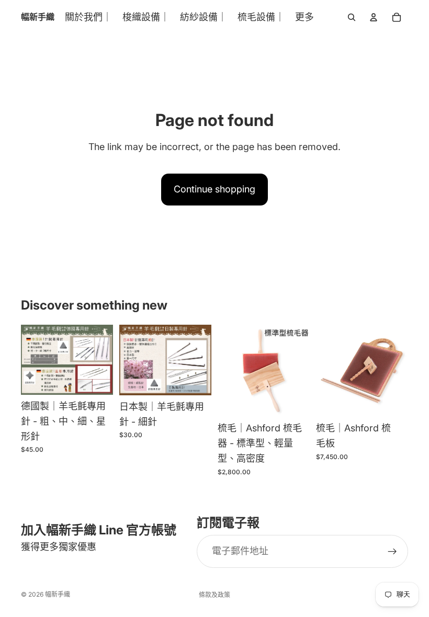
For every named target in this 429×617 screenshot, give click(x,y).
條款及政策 (214, 595)
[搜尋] (351, 17)
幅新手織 (57, 594)
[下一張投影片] (298, 370)
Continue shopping (214, 189)
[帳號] (373, 17)
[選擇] (96, 378)
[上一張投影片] (229, 370)
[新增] (195, 379)
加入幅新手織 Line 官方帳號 (98, 530)
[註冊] (392, 552)
